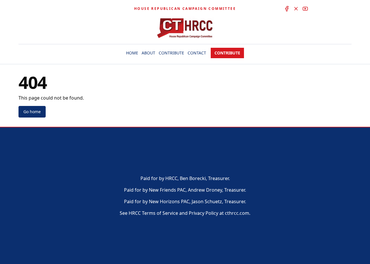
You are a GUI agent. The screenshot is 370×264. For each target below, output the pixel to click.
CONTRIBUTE (171, 53)
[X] (296, 9)
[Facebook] (287, 9)
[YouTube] (305, 9)
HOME (132, 53)
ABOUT (148, 53)
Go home (32, 111)
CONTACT (197, 53)
